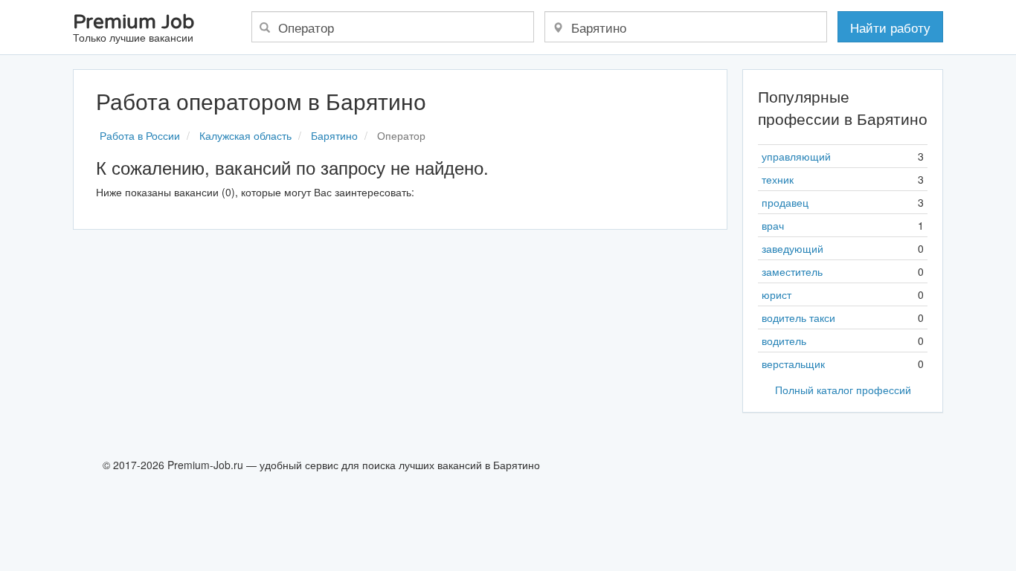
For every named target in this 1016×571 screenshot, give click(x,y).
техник (778, 179)
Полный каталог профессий (843, 389)
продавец (785, 202)
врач (773, 225)
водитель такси (798, 317)
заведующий (792, 248)
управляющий (796, 156)
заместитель (792, 271)
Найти (890, 27)
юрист (776, 294)
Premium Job (133, 29)
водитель (784, 340)
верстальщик (793, 363)
